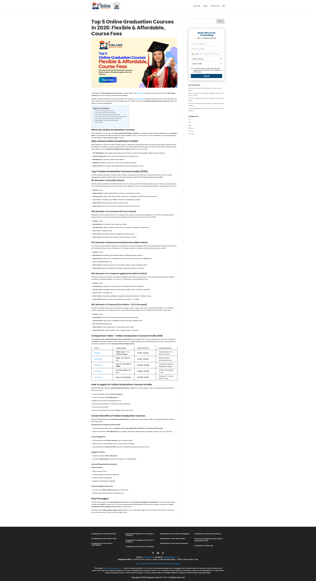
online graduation (140, 99)
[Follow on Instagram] (158, 553)
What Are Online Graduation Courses (104, 110)
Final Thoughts (99, 122)
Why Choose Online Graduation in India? (105, 112)
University (191, 133)
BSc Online (97, 377)
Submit (207, 76)
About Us (139, 564)
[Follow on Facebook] (153, 553)
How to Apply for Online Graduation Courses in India (108, 118)
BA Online (97, 353)
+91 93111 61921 (148, 557)
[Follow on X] (163, 553)
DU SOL (127, 352)
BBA (189, 122)
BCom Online (98, 359)
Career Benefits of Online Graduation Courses (106, 120)
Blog (205, 6)
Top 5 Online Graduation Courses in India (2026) (107, 114)
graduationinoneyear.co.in (113, 568)
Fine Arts (191, 131)
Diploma (190, 128)
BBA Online (97, 365)
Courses (196, 6)
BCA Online (97, 371)
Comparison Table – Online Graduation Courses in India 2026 (111, 116)
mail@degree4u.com (171, 557)
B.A (189, 119)
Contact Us (215, 6)
